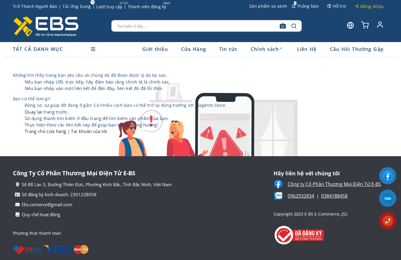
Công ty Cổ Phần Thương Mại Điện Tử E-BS (334, 184)
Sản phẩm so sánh (268, 6)
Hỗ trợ (339, 6)
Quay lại (34, 112)
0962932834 (301, 196)
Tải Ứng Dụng (77, 6)
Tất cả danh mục (38, 49)
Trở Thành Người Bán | (37, 6)
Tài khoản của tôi (89, 131)
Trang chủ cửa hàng (46, 131)
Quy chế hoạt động (41, 214)
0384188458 (334, 196)
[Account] (380, 24)
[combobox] (206, 26)
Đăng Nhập (372, 6)
